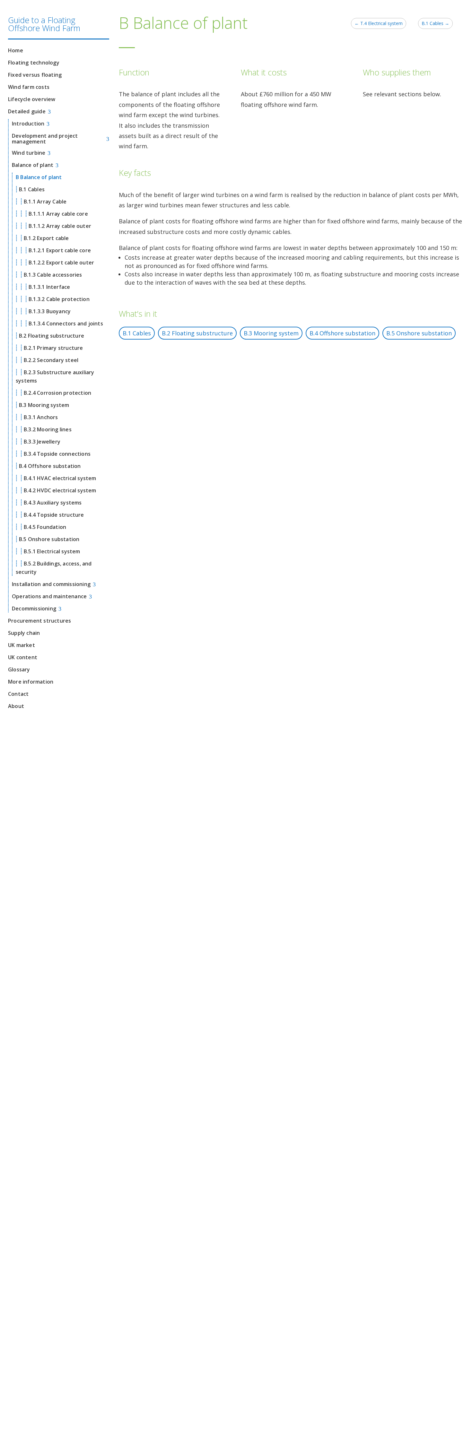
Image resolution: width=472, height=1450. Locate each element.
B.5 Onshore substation (419, 333)
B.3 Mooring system (271, 333)
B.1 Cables (137, 333)
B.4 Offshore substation (342, 333)
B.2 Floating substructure (197, 333)
